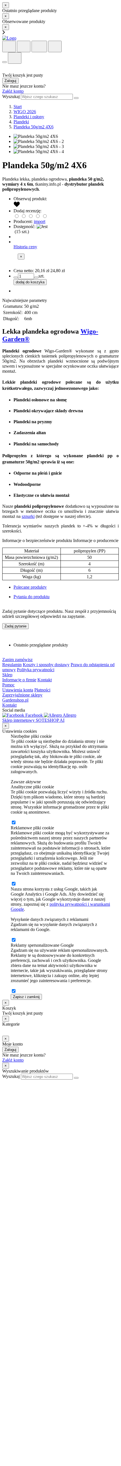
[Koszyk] (23, 46)
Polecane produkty (30, 587)
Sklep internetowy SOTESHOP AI (33, 720)
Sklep (7, 674)
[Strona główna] (9, 38)
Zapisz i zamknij (26, 997)
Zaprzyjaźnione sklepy (22, 695)
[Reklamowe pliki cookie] (13, 884)
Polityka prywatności (35, 669)
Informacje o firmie (19, 679)
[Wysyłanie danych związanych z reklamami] (13, 940)
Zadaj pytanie (15, 626)
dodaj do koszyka (30, 282)
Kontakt (44, 679)
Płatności (42, 690)
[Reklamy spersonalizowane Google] (13, 991)
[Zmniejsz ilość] (36, 277)
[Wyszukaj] (76, 98)
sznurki (28, 516)
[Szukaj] (9, 46)
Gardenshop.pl (15, 700)
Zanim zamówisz (17, 659)
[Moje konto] (39, 46)
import (39, 221)
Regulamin (12, 664)
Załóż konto (13, 91)
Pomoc (8, 684)
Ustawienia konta (17, 690)
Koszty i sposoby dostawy (46, 664)
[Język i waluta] (55, 46)
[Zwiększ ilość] (16, 277)
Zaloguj (10, 81)
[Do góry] (5, 1082)
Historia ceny (25, 246)
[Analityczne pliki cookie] (13, 822)
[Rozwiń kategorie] (4, 62)
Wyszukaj (11, 96)
